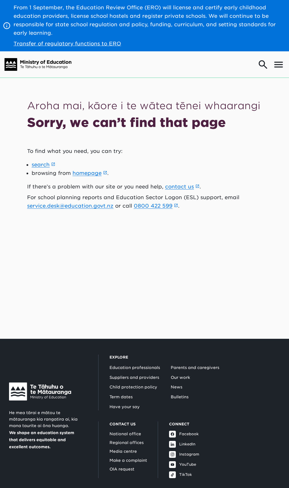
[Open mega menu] (278, 65)
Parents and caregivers (195, 367)
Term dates (121, 397)
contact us (179, 187)
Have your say (125, 407)
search (41, 165)
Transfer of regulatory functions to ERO (67, 44)
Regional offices (127, 442)
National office (125, 434)
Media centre (123, 451)
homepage (87, 173)
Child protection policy (133, 387)
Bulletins (180, 397)
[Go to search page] (263, 65)
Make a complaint (128, 460)
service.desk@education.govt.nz (70, 206)
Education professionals (135, 367)
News (176, 387)
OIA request (122, 469)
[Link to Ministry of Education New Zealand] (40, 392)
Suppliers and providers (134, 377)
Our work (180, 377)
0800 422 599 (153, 206)
